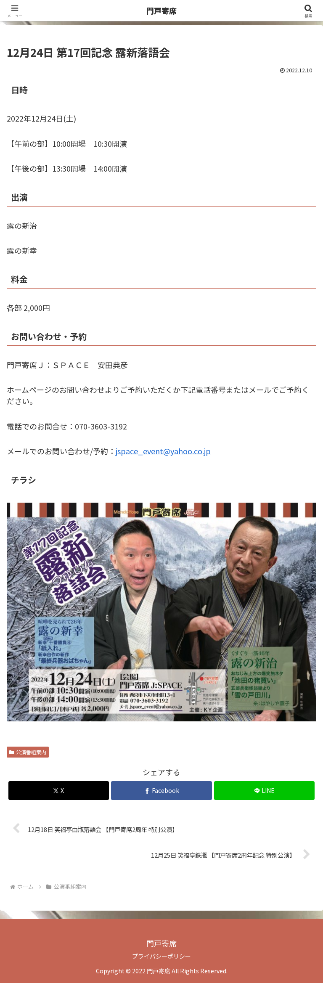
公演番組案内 (31, 751)
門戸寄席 (161, 10)
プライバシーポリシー (161, 956)
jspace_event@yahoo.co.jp (163, 450)
